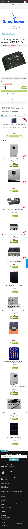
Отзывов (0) (14, 102)
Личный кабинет (4, 510)
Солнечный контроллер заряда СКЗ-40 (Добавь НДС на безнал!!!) (21, 78)
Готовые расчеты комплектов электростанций (9, 503)
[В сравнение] (25, 87)
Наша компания (3, 486)
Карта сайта (3, 504)
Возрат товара (3, 515)
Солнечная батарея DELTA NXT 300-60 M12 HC (14, 437)
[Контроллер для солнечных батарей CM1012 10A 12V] (14, 61)
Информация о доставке (5, 488)
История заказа (3, 511)
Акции (2, 497)
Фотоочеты (3, 500)
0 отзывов (18, 45)
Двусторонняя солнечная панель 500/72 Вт (14, 285)
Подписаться (15, 459)
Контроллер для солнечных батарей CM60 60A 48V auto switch (7, 78)
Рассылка (2, 514)
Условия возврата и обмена (6, 490)
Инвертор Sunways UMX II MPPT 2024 (14, 184)
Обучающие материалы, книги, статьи (7, 501)
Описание (14, 99)
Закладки (2, 512)
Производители (3, 496)
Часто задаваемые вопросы (6, 505)
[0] (25, 2)
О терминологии (4, 499)
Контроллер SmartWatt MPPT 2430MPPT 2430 (14, 336)
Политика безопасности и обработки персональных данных (11, 491)
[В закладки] (22, 87)
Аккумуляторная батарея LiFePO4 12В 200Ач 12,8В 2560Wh (14, 209)
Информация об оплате (5, 487)
